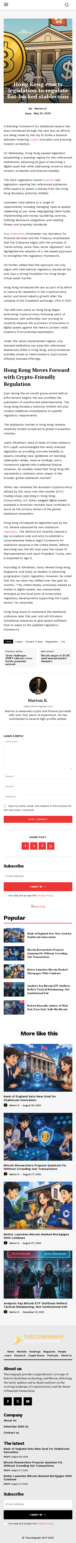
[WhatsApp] (50, 846)
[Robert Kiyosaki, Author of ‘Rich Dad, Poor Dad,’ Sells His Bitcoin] (14, 1007)
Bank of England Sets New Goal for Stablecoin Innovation (49, 935)
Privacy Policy (45, 895)
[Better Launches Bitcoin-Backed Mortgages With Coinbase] (14, 971)
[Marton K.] (38, 685)
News (38, 77)
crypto (34, 139)
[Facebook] (25, 846)
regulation (10, 531)
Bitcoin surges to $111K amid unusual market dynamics (55, 658)
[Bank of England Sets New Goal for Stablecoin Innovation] (14, 935)
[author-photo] (6, 1105)
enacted (49, 180)
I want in (36, 886)
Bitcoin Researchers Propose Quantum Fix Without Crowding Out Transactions (47, 953)
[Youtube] (28, 1401)
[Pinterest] (42, 846)
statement (17, 233)
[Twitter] (33, 846)
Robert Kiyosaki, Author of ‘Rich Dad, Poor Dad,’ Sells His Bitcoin (47, 1007)
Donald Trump (34, 641)
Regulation (52, 641)
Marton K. (40, 108)
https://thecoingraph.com (38, 706)
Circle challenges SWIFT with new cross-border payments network (19, 660)
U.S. (63, 641)
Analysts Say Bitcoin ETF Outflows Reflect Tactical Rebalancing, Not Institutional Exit (48, 989)
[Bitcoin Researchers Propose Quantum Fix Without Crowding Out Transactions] (14, 953)
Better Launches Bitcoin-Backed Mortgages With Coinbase (47, 971)
